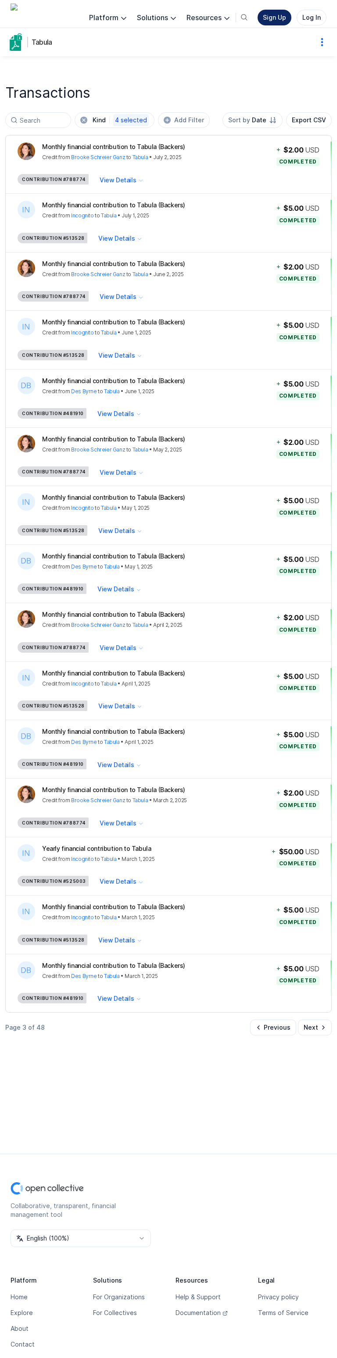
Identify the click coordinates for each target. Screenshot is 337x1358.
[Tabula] (17, 42)
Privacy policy (278, 1297)
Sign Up (274, 17)
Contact (23, 1344)
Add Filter (189, 120)
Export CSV (309, 120)
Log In (311, 17)
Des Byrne (84, 391)
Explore (22, 1312)
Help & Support (198, 1297)
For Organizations (119, 1297)
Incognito (82, 215)
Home (19, 1297)
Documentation (198, 1312)
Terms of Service (283, 1312)
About (20, 1328)
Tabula (42, 42)
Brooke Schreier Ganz (98, 157)
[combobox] (252, 120)
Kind (120, 120)
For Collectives (115, 1312)
